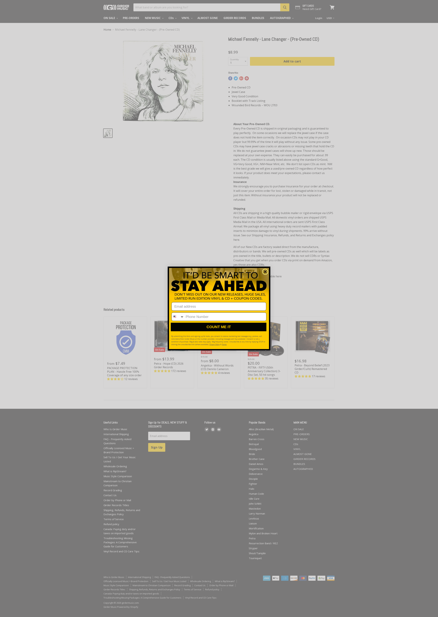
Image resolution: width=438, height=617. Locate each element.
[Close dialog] (265, 271)
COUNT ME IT (219, 327)
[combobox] (178, 317)
